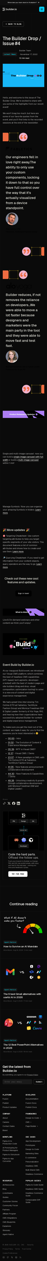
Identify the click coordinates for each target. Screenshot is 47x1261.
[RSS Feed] (20, 1257)
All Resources (8, 1185)
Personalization (32, 1162)
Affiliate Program (9, 1214)
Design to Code (32, 1118)
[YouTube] (4, 1257)
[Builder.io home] (10, 9)
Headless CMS (32, 1166)
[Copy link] (4, 803)
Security (30, 1245)
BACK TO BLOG (14, 24)
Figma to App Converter (8, 1159)
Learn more (18, 551)
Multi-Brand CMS (33, 1170)
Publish (6, 1103)
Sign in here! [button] (23, 593)
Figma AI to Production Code (10, 1142)
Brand (5, 1130)
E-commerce (31, 1157)
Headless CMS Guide (34, 1189)
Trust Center (26, 1249)
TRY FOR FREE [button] (18, 874)
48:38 (11, 780)
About (5, 1118)
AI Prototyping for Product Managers (10, 1149)
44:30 (11, 773)
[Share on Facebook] (13, 803)
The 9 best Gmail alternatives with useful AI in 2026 (22, 995)
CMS (28, 1122)
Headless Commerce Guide (34, 1194)
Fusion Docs (31, 1103)
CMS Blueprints (9, 1222)
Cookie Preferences (10, 1253)
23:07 (11, 757)
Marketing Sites (32, 1153)
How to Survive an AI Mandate (20, 946)
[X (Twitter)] (12, 1257)
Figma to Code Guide (34, 1185)
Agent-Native (10, 942)
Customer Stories (10, 1201)
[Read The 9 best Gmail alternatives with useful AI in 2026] (23, 972)
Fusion (5, 1099)
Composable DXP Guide (33, 1201)
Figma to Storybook (11, 1154)
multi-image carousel (28, 460)
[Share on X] (9, 803)
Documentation (32, 1099)
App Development (33, 1141)
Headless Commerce (34, 1174)
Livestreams (8, 1193)
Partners (6, 1209)
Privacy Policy (32, 1075)
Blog (4, 1189)
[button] (23, 530)
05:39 (11, 749)
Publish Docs (31, 1107)
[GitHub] (8, 1257)
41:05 (11, 767)
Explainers (7, 1226)
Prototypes (30, 1145)
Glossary (6, 1230)
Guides (5, 1197)
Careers (6, 1122)
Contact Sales (9, 1126)
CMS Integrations (10, 1218)
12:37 (10, 753)
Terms (17, 1249)
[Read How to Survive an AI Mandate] (23, 924)
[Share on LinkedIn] (18, 803)
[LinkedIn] (16, 1257)
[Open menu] (41, 9)
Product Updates (10, 1107)
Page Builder (31, 1126)
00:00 (11, 738)
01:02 (11, 742)
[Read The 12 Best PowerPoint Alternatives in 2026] (23, 1023)
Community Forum (10, 1205)
